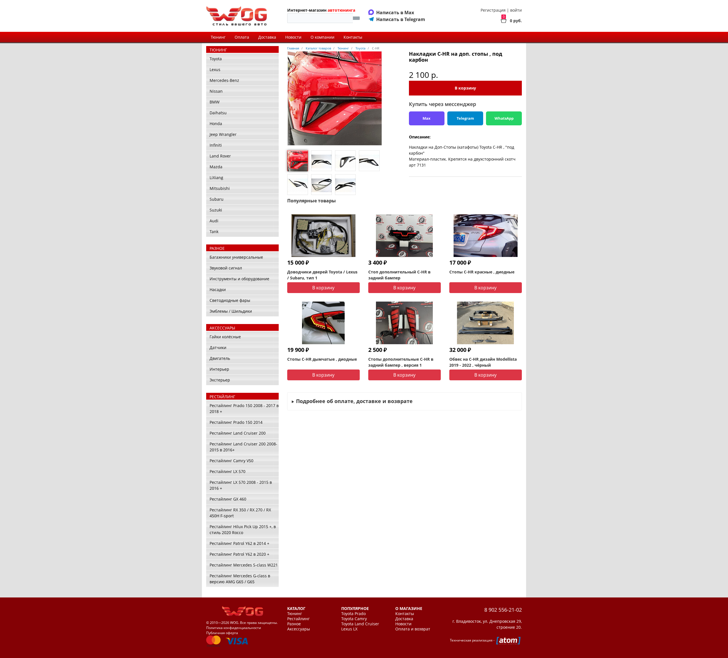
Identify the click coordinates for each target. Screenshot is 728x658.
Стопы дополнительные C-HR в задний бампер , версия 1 (400, 362)
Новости (293, 37)
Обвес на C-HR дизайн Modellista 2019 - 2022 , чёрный (483, 362)
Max (427, 118)
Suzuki (216, 210)
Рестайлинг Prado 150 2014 (236, 422)
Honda (216, 123)
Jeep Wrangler (223, 134)
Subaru (217, 199)
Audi (214, 220)
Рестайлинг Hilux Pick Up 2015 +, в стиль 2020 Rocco (243, 529)
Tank (214, 231)
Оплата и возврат (412, 629)
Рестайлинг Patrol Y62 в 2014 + (239, 543)
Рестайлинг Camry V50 (231, 460)
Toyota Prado (353, 613)
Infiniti (216, 145)
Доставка (267, 37)
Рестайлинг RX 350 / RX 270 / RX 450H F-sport (240, 512)
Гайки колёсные (225, 336)
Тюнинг (218, 37)
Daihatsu (218, 112)
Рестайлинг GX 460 (228, 499)
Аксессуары (298, 629)
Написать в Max (395, 12)
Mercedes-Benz (224, 80)
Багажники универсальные (236, 257)
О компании (322, 37)
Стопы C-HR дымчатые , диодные (322, 359)
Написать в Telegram (400, 19)
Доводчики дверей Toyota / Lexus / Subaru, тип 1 (322, 275)
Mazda (216, 166)
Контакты (353, 37)
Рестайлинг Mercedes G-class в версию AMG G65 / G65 (240, 578)
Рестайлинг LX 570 (227, 471)
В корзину (465, 88)
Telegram (465, 118)
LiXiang (216, 177)
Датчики (218, 347)
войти (516, 10)
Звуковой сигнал (226, 268)
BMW (215, 102)
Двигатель (220, 358)
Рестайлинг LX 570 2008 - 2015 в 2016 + (241, 485)
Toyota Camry (354, 618)
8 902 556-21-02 (503, 609)
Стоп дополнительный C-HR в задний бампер (399, 275)
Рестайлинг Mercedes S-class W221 (244, 565)
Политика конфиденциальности (233, 627)
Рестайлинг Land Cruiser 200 (238, 433)
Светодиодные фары (230, 300)
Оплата (242, 37)
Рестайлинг (298, 618)
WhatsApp (504, 118)
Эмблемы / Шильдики (231, 311)
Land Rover (220, 156)
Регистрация (493, 10)
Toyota (216, 58)
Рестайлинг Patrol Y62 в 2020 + (239, 554)
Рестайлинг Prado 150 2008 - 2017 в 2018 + (244, 408)
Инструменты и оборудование (239, 278)
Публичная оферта (222, 632)
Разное (294, 623)
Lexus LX (349, 629)
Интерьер (219, 369)
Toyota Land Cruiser (360, 623)
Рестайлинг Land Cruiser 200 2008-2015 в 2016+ (243, 446)
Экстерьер (220, 380)
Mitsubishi (220, 188)
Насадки (218, 289)
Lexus (215, 69)
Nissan (216, 91)
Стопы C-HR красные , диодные (481, 272)
